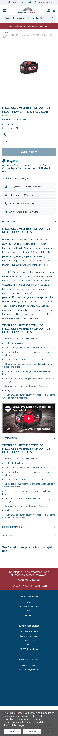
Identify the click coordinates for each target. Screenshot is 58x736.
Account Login (29, 665)
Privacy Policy (29, 640)
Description (8, 221)
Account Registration (29, 669)
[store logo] (28, 10)
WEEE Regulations (29, 649)
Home (5, 32)
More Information (12, 527)
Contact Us (29, 615)
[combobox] (29, 18)
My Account (48, 10)
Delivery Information (28, 636)
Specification (9, 438)
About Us (29, 602)
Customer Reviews (29, 606)
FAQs (29, 611)
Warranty (8, 535)
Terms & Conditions (29, 631)
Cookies (29, 645)
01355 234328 (44, 2)
